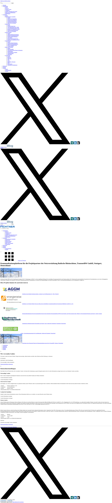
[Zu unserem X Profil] (35, 143)
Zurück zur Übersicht (22, 260)
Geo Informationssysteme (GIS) (13, 28)
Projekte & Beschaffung (11, 20)
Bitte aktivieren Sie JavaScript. (18, 501)
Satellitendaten (10, 51)
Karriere (4, 67)
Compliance (7, 10)
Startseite (4, 5)
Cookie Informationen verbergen (6, 379)
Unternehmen (5, 6)
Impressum (11, 364)
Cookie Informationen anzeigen (6, 377)
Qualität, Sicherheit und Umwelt (11, 11)
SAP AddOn (9, 37)
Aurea (8, 60)
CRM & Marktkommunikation (13, 34)
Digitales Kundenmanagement (13, 35)
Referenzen (5, 66)
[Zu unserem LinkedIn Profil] (75, 143)
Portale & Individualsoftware (12, 30)
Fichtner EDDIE (10, 46)
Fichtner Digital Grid (11, 26)
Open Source (9, 63)
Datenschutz (10, 426)
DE (1, 148)
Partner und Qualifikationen (10, 12)
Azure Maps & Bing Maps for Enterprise (15, 50)
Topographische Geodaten (12, 52)
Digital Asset (7, 24)
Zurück (6, 7)
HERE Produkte (10, 49)
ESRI (8, 62)
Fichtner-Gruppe (8, 9)
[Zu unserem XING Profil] (72, 143)
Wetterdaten (9, 54)
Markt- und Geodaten (9, 47)
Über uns (7, 8)
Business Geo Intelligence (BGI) (13, 29)
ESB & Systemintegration (12, 45)
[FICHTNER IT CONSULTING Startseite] (7, 228)
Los (12, 3)
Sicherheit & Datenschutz (12, 21)
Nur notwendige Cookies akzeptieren (10, 422)
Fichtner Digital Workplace (12, 36)
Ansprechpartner (8, 70)
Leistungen (5, 14)
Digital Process (8, 40)
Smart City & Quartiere (11, 23)
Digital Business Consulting (10, 16)
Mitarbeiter (15, 426)
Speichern (2, 420)
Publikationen (7, 13)
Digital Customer (8, 32)
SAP (8, 59)
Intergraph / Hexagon (11, 61)
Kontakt (4, 68)
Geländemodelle (10, 53)
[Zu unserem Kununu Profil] (78, 143)
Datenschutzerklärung (4, 364)
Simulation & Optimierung (12, 64)
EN (2, 148)
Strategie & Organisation (12, 18)
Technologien (7, 55)
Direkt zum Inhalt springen (5, 0)
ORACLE (9, 58)
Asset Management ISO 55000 (13, 27)
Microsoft (9, 57)
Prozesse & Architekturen (12, 19)
